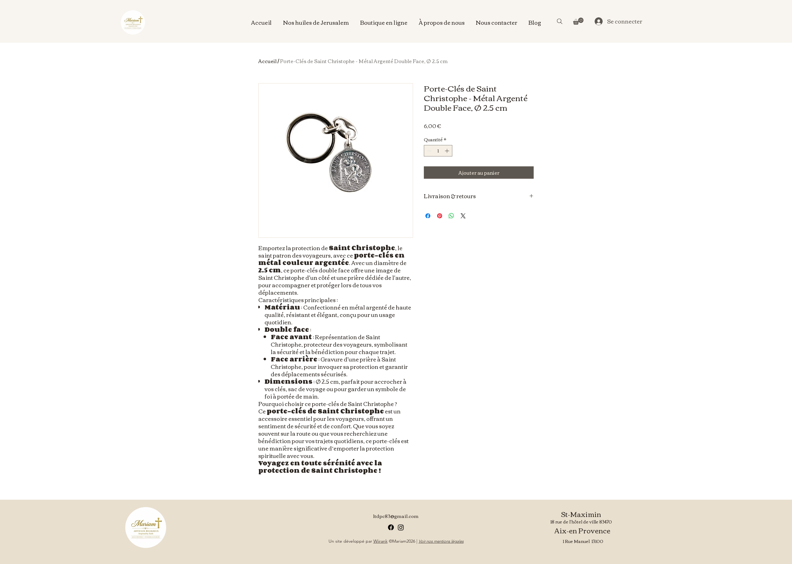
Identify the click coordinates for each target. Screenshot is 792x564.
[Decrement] (429, 150)
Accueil (267, 61)
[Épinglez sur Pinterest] (439, 216)
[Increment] (447, 150)
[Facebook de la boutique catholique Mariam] (391, 527)
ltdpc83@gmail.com (396, 515)
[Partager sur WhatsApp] (451, 216)
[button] (578, 21)
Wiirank (380, 541)
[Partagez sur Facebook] (428, 216)
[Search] (559, 21)
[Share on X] (463, 216)
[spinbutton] (438, 150)
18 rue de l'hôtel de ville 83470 (581, 522)
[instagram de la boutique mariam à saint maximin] (401, 527)
